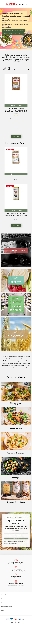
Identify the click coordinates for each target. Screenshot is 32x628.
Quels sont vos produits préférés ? (16, 36)
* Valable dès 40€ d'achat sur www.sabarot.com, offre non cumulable (16, 20)
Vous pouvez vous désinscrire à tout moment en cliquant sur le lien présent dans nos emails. (16, 62)
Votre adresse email (11, 24)
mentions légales (11, 59)
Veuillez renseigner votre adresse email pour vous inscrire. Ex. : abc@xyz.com (16, 32)
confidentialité (20, 57)
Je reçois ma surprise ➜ (14, 68)
